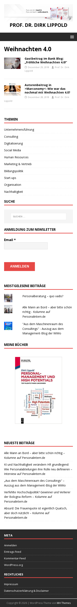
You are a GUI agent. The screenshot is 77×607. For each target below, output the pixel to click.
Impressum (11, 584)
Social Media (12, 150)
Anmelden (10, 545)
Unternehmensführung (19, 129)
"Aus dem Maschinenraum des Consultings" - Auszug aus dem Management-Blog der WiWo (43, 328)
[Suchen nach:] (39, 216)
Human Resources (16, 157)
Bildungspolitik (13, 171)
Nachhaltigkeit (13, 192)
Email (10, 240)
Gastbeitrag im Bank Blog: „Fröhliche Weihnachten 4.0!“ (46, 60)
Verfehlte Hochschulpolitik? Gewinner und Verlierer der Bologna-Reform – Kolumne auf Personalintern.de (37, 496)
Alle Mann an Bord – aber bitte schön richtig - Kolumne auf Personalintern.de (47, 311)
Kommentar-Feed (15, 558)
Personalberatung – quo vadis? (42, 296)
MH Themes (64, 603)
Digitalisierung (13, 143)
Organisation (12, 185)
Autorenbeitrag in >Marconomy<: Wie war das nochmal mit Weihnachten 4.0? (47, 88)
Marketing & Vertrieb (18, 164)
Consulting (11, 136)
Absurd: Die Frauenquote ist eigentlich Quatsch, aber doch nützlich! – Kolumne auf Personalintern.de (35, 512)
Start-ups (10, 178)
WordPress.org (13, 565)
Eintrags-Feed (12, 552)
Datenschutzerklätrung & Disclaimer (26, 591)
